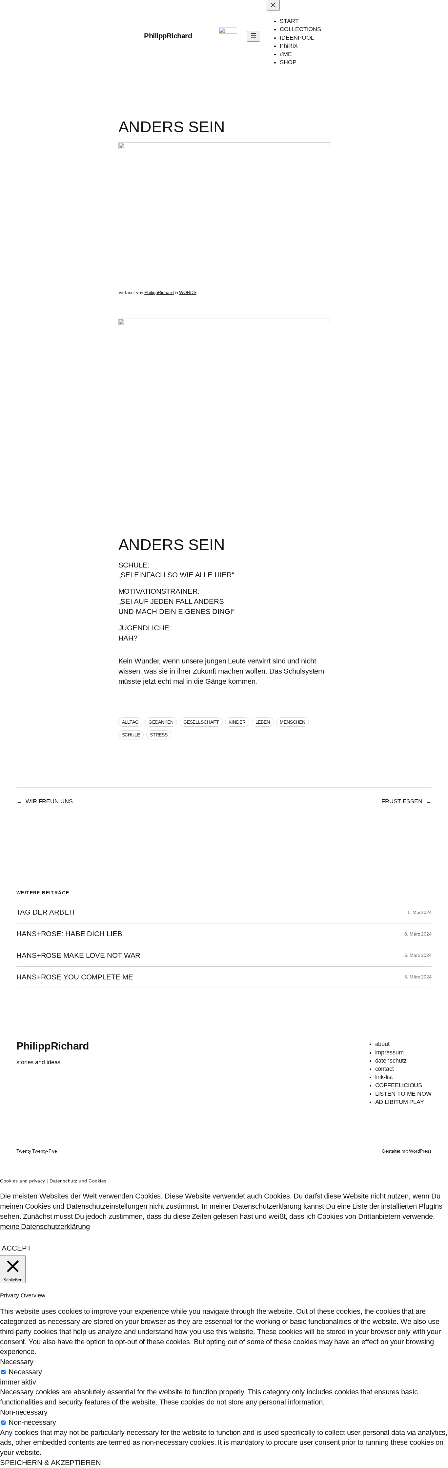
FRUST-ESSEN (401, 801)
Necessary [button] (16, 1362)
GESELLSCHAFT (201, 722)
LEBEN (262, 722)
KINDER (237, 722)
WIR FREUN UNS (49, 801)
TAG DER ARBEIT (45, 912)
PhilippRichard (168, 36)
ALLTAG (130, 722)
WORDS (187, 292)
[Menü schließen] (273, 5)
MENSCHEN (292, 722)
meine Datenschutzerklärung (45, 1226)
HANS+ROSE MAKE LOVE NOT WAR (78, 955)
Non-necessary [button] (24, 1412)
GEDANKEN (161, 722)
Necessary (25, 1372)
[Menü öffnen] (253, 36)
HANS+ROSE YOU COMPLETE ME (74, 977)
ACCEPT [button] (16, 1248)
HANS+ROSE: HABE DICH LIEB (69, 934)
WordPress (420, 1151)
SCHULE (131, 734)
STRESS (159, 734)
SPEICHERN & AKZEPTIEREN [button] (50, 1463)
